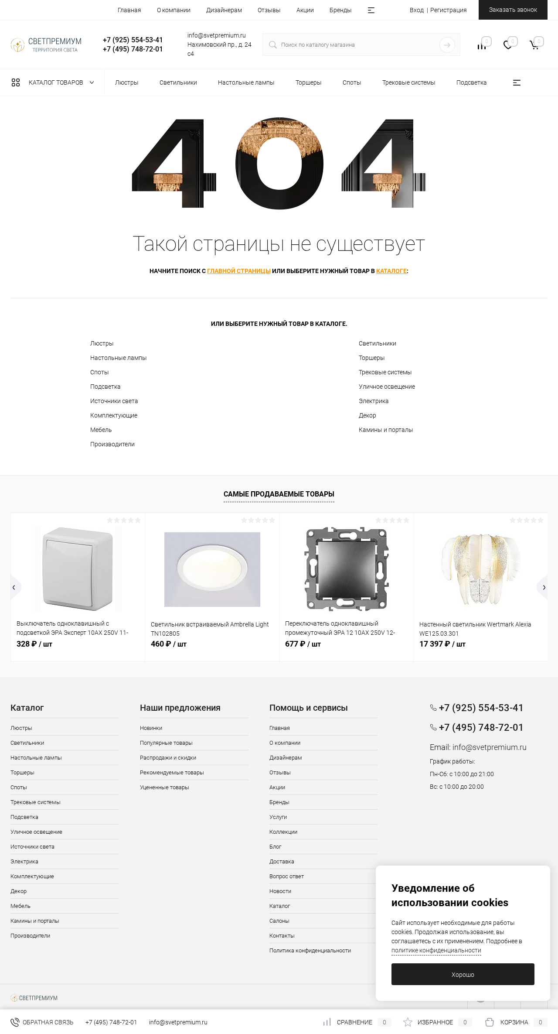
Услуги (278, 817)
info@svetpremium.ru (216, 35)
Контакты (282, 935)
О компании (174, 10)
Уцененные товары (164, 787)
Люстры (102, 343)
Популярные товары (166, 743)
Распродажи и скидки (168, 757)
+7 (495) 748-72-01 (133, 49)
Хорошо (463, 974)
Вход (417, 10)
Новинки (151, 728)
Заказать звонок (513, 9)
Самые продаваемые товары (279, 494)
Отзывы (269, 10)
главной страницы (239, 270)
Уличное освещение (387, 386)
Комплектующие (113, 415)
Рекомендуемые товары (172, 772)
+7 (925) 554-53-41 (133, 40)
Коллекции (283, 832)
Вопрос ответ (286, 876)
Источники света (114, 400)
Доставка (281, 861)
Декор (367, 415)
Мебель (101, 429)
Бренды (341, 10)
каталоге (391, 270)
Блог (275, 846)
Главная (129, 10)
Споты (99, 372)
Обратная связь (47, 1022)
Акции (305, 10)
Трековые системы (385, 372)
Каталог (279, 906)
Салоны (279, 921)
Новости (280, 891)
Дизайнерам (224, 10)
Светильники (377, 343)
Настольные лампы (118, 357)
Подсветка (105, 386)
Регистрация (448, 10)
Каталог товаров (57, 82)
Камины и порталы (386, 429)
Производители (112, 444)
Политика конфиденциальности (310, 950)
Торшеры (372, 357)
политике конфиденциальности (436, 950)
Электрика (374, 400)
